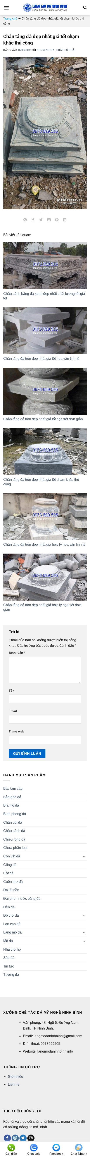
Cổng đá (10, 865)
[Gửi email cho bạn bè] (49, 220)
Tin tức (8, 966)
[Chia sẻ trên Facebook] (33, 220)
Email (13, 711)
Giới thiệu (15, 1076)
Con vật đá (11, 856)
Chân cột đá (65, 50)
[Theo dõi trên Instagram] (15, 1138)
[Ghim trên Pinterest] (57, 220)
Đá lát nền (11, 890)
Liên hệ (13, 1084)
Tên (11, 690)
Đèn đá (9, 907)
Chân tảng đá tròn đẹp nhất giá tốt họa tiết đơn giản (43, 419)
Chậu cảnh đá (14, 831)
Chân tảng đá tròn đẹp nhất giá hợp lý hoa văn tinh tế (44, 544)
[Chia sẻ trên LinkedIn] (64, 220)
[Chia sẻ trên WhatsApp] (25, 220)
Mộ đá (8, 941)
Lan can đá (12, 924)
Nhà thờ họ (12, 949)
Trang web (16, 731)
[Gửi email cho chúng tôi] (31, 1138)
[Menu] (6, 8)
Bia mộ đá (11, 805)
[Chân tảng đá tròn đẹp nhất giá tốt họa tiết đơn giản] (45, 391)
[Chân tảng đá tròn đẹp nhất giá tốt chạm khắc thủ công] (45, 451)
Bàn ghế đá (12, 797)
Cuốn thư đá (13, 882)
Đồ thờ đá (11, 915)
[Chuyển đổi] (84, 856)
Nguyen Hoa (45, 50)
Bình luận (17, 652)
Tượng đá (11, 974)
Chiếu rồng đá (14, 839)
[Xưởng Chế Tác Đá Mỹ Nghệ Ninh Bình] (45, 8)
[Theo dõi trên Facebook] (7, 1138)
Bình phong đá (14, 814)
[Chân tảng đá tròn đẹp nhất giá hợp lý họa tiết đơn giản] (45, 577)
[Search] (85, 7)
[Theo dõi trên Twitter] (23, 1138)
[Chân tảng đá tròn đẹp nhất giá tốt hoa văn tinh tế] (45, 331)
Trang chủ (10, 18)
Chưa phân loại (15, 848)
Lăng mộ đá (12, 932)
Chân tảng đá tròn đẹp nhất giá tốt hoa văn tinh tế (41, 358)
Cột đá (8, 873)
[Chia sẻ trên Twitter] (41, 220)
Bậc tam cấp (12, 788)
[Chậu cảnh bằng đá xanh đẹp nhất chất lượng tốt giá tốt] (45, 265)
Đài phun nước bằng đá (21, 898)
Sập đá (8, 958)
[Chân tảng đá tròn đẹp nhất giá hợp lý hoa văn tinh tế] (45, 516)
